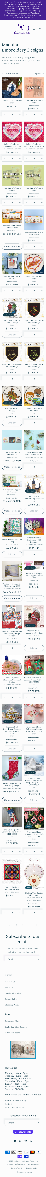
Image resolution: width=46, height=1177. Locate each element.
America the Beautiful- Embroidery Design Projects (12, 633)
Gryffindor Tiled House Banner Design (34, 321)
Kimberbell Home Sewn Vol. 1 (12, 454)
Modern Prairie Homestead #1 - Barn (34, 632)
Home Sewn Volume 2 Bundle (12, 189)
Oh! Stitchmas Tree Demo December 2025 (34, 454)
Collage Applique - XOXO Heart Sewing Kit (34, 145)
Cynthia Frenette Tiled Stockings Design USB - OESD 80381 (34, 680)
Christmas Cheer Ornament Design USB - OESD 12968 (34, 834)
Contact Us (10, 982)
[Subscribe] (38, 959)
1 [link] (9, 925)
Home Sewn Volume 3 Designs (34, 101)
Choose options (12, 246)
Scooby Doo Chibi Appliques (34, 409)
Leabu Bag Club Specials (16, 1027)
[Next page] (37, 925)
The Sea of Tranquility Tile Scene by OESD (12, 585)
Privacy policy (33, 1164)
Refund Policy (11, 999)
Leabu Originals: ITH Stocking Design (12, 784)
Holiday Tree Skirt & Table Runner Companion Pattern (34, 895)
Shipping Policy (12, 1005)
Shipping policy (32, 1168)
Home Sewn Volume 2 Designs (34, 189)
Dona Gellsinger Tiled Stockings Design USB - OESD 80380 (12, 832)
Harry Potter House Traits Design (12, 321)
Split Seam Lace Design (12, 100)
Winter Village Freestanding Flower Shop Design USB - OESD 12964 (34, 781)
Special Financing (13, 993)
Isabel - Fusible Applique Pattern (12, 888)
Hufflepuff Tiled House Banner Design (12, 365)
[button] (5, 29)
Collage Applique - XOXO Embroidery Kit (12, 145)
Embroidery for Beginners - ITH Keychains (34, 540)
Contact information (24, 1172)
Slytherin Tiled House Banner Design (34, 365)
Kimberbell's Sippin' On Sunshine (12, 491)
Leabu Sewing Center (21, 1161)
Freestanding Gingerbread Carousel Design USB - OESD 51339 (11, 730)
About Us (9, 987)
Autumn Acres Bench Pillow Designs (34, 233)
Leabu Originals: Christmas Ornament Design (12, 680)
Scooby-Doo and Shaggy (12, 409)
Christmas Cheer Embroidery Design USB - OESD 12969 (34, 729)
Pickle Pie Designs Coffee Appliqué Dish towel (34, 575)
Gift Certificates (12, 1033)
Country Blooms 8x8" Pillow (12, 277)
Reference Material (14, 1021)
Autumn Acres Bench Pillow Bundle (12, 227)
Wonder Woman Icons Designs (34, 277)
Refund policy (20, 1164)
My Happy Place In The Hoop (12, 541)
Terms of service (17, 1168)
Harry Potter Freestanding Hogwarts (34, 498)
